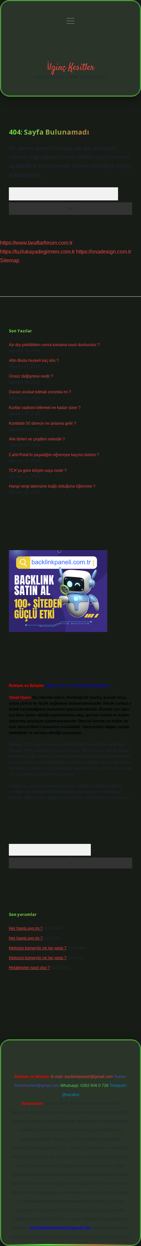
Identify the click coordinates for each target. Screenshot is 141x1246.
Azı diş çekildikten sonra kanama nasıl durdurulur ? (54, 345)
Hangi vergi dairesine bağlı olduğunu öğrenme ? (52, 486)
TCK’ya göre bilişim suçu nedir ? (38, 470)
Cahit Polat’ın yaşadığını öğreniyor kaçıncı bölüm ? (54, 455)
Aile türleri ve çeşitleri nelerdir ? (37, 439)
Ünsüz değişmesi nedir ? (31, 376)
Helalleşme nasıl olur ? (29, 967)
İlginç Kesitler (70, 67)
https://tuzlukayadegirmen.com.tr (37, 251)
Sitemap (9, 260)
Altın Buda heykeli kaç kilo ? (34, 360)
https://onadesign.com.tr (103, 251)
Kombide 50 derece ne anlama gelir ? (42, 423)
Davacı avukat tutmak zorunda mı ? (40, 392)
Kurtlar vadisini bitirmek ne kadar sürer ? (45, 407)
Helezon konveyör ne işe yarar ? (38, 948)
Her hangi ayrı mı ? (26, 928)
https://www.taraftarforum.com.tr (36, 243)
